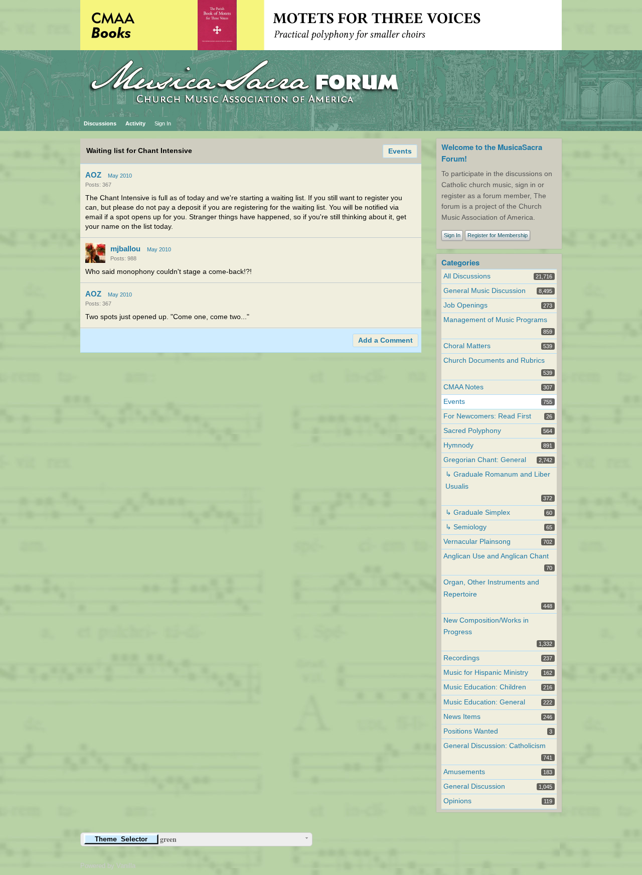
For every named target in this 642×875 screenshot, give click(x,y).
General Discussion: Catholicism (494, 746)
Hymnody (458, 445)
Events (400, 151)
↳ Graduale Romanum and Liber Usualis (497, 480)
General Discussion (474, 786)
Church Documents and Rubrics (494, 360)
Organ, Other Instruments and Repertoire (491, 588)
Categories (460, 262)
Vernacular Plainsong (477, 541)
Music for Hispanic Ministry (485, 672)
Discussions (100, 123)
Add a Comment (385, 340)
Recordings (461, 658)
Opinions (457, 801)
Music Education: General (484, 702)
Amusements (464, 772)
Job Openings (465, 305)
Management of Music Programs (495, 320)
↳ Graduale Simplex (477, 512)
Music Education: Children (484, 687)
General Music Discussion (484, 291)
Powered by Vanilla (107, 865)
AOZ (93, 175)
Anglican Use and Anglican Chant (496, 556)
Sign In (162, 123)
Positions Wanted (470, 731)
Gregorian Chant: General (484, 460)
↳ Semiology (466, 527)
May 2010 (120, 176)
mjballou (125, 248)
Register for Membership (497, 235)
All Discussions (467, 276)
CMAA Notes (463, 387)
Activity (135, 123)
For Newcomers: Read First (487, 416)
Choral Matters (467, 346)
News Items (461, 716)
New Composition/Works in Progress (486, 626)
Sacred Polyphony (472, 430)
